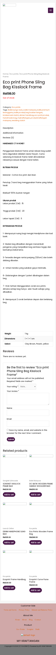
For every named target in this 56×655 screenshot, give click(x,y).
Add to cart (9, 494)
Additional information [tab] (13, 133)
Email (9, 419)
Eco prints (14, 74)
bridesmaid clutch (11, 115)
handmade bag (10, 118)
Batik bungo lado (15, 110)
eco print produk (41, 115)
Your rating (12, 386)
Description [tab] (8, 128)
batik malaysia (30, 110)
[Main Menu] (50, 10)
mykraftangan (24, 118)
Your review (13, 391)
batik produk (19, 112)
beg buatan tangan (34, 112)
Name (9, 408)
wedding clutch (18, 120)
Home (5, 74)
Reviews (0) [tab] (8, 137)
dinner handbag (26, 115)
